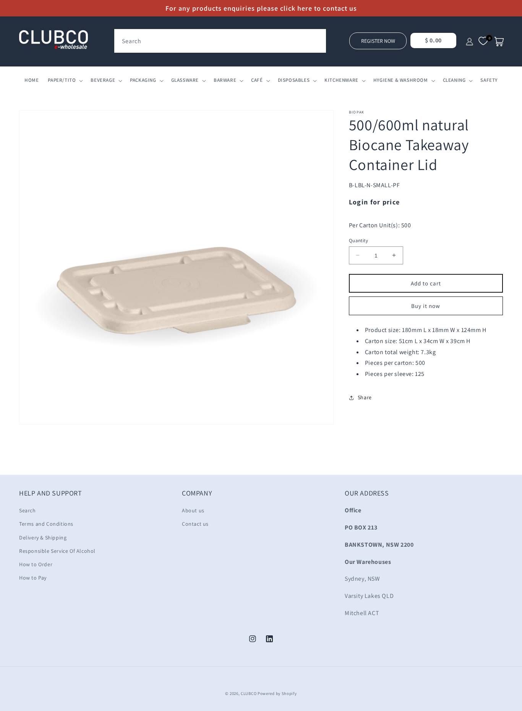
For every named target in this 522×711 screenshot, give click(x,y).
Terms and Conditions (46, 523)
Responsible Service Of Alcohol (57, 550)
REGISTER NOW (378, 40)
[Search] (317, 37)
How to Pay (33, 577)
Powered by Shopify (277, 693)
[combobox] (220, 41)
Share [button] (365, 397)
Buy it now (425, 305)
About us (193, 510)
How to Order (35, 564)
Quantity (358, 240)
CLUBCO (248, 693)
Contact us (195, 523)
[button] (64, 80)
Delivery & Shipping (42, 537)
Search (27, 510)
